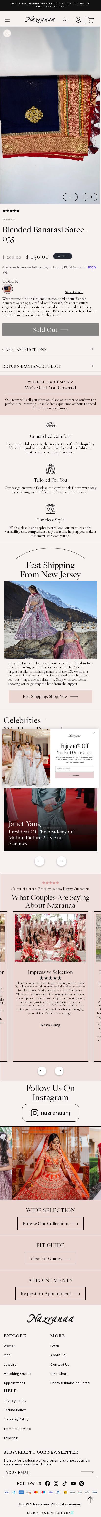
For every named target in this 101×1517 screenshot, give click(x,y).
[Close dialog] (94, 733)
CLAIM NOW (74, 775)
